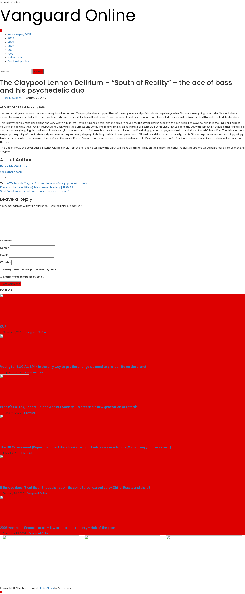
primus (60, 183)
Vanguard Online (68, 15)
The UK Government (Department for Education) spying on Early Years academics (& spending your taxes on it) (85, 447)
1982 (10, 54)
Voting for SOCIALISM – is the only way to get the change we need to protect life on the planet (73, 367)
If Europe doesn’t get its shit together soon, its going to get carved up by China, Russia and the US (75, 487)
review (83, 183)
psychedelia (71, 183)
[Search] (1, 67)
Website (5, 262)
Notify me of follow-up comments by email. (30, 269)
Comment (7, 240)
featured (40, 183)
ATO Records (15, 183)
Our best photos (18, 61)
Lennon (50, 183)
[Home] (1, 30)
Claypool (29, 183)
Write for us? (16, 57)
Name (4, 247)
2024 (11, 38)
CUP (3, 327)
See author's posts (11, 171)
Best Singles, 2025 (19, 34)
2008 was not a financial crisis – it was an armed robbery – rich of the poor (57, 528)
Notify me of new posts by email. (23, 276)
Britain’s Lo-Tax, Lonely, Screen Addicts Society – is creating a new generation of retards (69, 407)
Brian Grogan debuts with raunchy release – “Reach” (34, 191)
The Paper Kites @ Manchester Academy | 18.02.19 (36, 187)
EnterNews (47, 588)
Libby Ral (29, 412)
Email (4, 255)
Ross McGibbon (12, 97)
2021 (10, 50)
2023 (11, 42)
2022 (11, 46)
